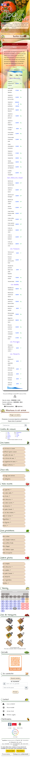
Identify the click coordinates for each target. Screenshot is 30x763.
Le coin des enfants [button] (8, 513)
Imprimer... (20, 406)
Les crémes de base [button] (9, 458)
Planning (15, 588)
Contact (15, 699)
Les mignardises (7, 580)
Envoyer (15, 691)
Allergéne (14, 47)
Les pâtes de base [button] (8, 455)
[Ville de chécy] (19, 724)
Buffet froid (18, 36)
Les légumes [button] (6, 522)
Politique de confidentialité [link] (20, 754)
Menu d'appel (6, 546)
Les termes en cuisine (9, 449)
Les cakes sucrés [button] (8, 503)
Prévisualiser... (10, 406)
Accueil (12, 33)
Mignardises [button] (6, 519)
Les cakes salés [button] (7, 493)
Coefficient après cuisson (10, 452)
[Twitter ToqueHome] (8, 4)
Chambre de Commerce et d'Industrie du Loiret (19, 741)
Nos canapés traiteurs (9, 540)
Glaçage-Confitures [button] (8, 465)
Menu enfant (6, 536)
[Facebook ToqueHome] (2, 4)
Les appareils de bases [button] (9, 462)
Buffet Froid (15, 44)
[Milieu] (9, 2)
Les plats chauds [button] (7, 509)
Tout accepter (10, 751)
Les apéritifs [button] (6, 490)
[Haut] (3, 2)
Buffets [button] (5, 583)
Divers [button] (5, 526)
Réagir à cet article (15, 415)
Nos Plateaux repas (8, 550)
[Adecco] (14, 724)
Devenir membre (15, 678)
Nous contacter (10, 704)
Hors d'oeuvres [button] (7, 500)
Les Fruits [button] (6, 496)
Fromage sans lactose (9, 476)
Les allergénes (6, 479)
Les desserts (6, 577)
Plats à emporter (7, 553)
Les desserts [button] (6, 506)
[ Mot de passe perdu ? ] (15, 695)
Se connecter (15, 673)
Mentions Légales (11, 715)
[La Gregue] (9, 724)
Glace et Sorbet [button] (7, 516)
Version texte (10, 711)
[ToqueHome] (15, 14)
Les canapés (6, 564)
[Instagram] (5, 4)
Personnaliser (6, 754)
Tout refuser (20, 751)
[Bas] (15, 2)
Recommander (10, 708)
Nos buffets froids (8, 543)
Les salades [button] (6, 570)
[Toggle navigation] (26, 31)
